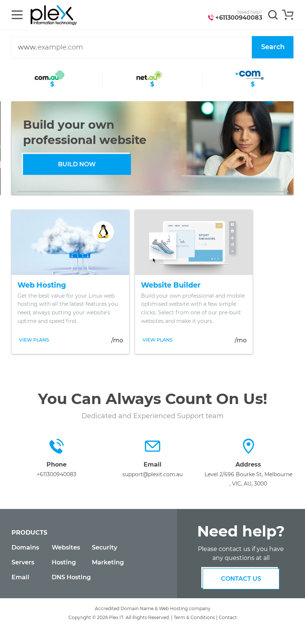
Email (20, 577)
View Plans (34, 340)
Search (273, 47)
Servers (23, 562)
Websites (66, 547)
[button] (84, 191)
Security (104, 547)
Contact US (241, 578)
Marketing (108, 562)
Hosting (64, 562)
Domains (25, 547)
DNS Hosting (71, 577)
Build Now (77, 164)
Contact (228, 617)
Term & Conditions (194, 617)
